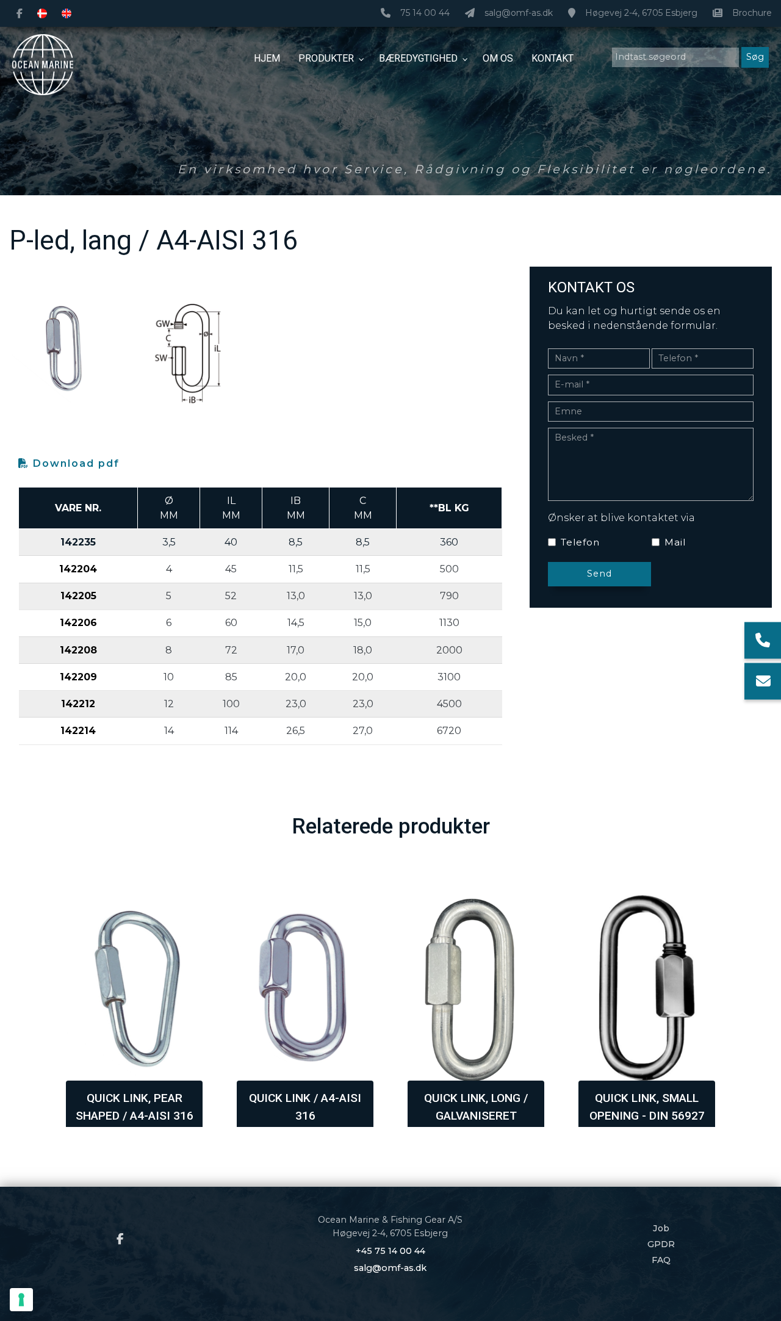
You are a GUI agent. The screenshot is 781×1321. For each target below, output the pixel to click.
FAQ (661, 1260)
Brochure (752, 13)
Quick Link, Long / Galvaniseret (305, 1107)
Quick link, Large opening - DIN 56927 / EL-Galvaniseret (647, 1115)
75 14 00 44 (425, 13)
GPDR (661, 1244)
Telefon (580, 542)
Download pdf (74, 463)
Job (661, 1228)
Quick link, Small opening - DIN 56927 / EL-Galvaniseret (476, 1115)
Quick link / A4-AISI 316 (134, 1107)
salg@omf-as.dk (518, 13)
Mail (675, 542)
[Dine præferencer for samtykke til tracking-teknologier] (21, 1299)
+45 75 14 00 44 (390, 1250)
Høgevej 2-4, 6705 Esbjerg (641, 13)
